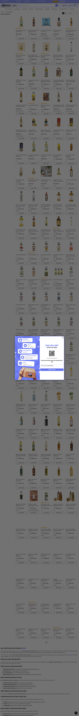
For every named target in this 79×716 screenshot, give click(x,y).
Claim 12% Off (51, 369)
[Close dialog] (63, 337)
